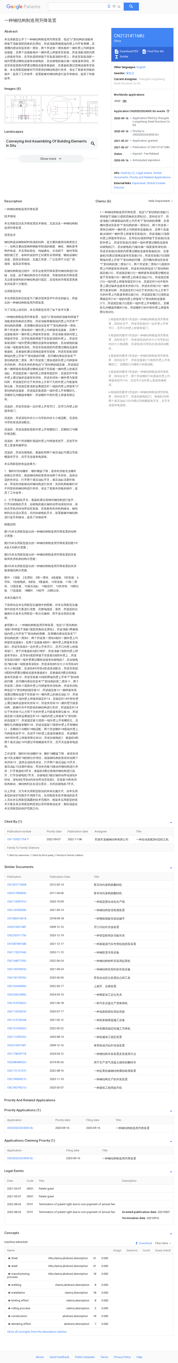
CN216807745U (16, 960)
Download (145, 1243)
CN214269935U (16, 969)
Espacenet (138, 183)
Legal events (144, 173)
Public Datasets (85, 1357)
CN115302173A (17, 839)
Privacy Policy (122, 1357)
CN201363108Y (16, 926)
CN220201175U (16, 935)
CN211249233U (16, 1036)
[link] (12, 1258)
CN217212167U (16, 1070)
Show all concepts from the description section (37, 1331)
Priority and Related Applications (150, 177)
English (141, 67)
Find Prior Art (155, 51)
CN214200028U (16, 910)
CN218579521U (16, 1087)
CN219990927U (16, 1079)
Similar (123, 56)
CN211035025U (16, 1011)
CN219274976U (16, 977)
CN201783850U (16, 893)
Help (139, 1357)
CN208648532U (16, 1062)
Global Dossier (156, 183)
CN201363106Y (16, 1045)
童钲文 (130, 73)
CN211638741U (16, 901)
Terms (104, 1357)
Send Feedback (59, 1357)
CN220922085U (16, 994)
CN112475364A (16, 1019)
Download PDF (128, 51)
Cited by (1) (127, 173)
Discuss (119, 187)
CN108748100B (16, 943)
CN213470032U (16, 1003)
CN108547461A (16, 918)
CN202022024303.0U (20, 1127)
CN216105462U (16, 1028)
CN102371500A (16, 884)
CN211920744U (16, 952)
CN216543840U (16, 986)
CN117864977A (16, 1053)
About (40, 1357)
